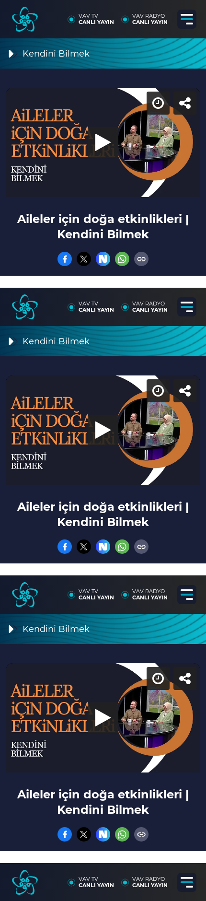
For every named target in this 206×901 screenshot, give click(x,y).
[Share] (190, 15)
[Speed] (163, 15)
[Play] (103, 450)
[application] (103, 450)
